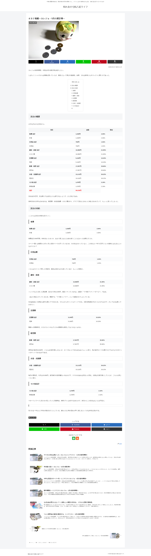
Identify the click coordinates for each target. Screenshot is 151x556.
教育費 (75, 100)
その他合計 (76, 106)
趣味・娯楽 (76, 95)
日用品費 (75, 93)
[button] (115, 62)
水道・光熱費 (77, 103)
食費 (74, 90)
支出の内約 (74, 88)
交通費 (75, 98)
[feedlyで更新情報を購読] (73, 438)
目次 (73, 82)
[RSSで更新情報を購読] (77, 438)
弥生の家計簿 (33, 417)
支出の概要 (74, 85)
